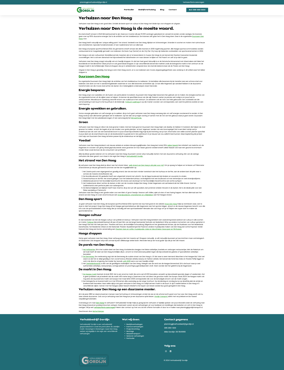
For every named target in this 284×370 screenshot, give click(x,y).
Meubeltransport (133, 334)
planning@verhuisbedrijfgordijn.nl (179, 324)
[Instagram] (166, 351)
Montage (130, 331)
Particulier (129, 10)
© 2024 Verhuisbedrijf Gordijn (176, 360)
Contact (173, 10)
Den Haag (100, 303)
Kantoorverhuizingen (134, 327)
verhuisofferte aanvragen (104, 307)
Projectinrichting (133, 329)
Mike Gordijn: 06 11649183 (175, 332)
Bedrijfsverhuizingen (134, 324)
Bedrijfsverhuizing (147, 10)
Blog (162, 10)
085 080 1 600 (170, 328)
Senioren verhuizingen (135, 336)
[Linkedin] (170, 351)
